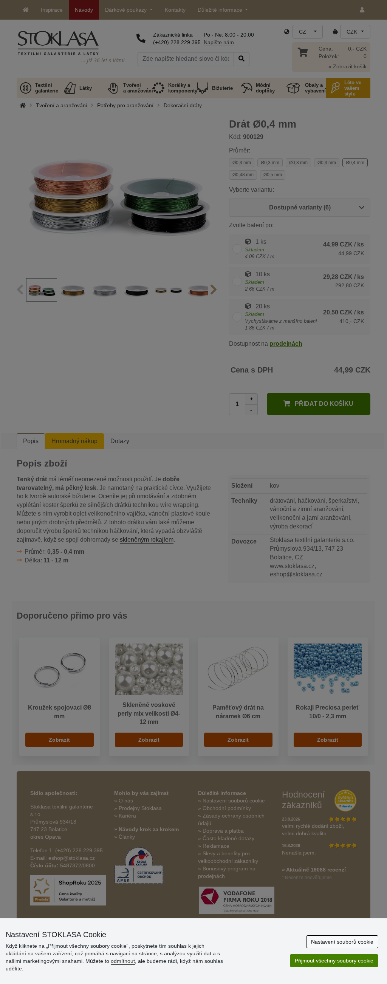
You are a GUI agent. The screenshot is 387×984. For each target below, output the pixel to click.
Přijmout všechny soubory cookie (334, 961)
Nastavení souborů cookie (342, 942)
